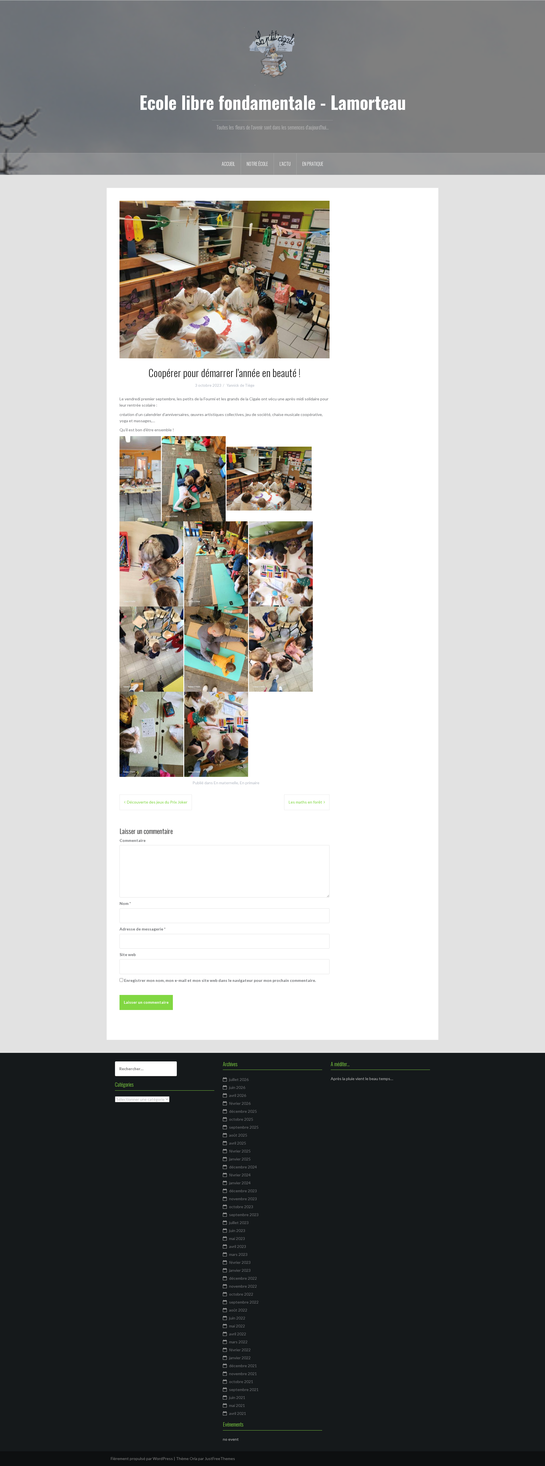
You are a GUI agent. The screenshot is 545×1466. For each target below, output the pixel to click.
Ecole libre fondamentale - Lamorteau (272, 102)
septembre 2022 (244, 1302)
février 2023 (240, 1262)
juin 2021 (237, 1397)
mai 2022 (237, 1325)
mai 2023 (237, 1238)
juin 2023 (237, 1230)
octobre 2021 (241, 1381)
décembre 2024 (243, 1166)
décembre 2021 (243, 1365)
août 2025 (238, 1135)
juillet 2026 (239, 1079)
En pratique (312, 163)
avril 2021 (237, 1413)
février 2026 (240, 1103)
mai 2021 (237, 1405)
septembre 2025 (244, 1127)
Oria (193, 1458)
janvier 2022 (240, 1357)
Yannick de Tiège (240, 385)
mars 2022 (238, 1341)
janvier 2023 (240, 1270)
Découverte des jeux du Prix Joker (157, 802)
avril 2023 (237, 1246)
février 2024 (240, 1174)
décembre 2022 (243, 1278)
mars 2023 (238, 1254)
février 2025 (240, 1151)
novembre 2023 (243, 1198)
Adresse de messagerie (142, 929)
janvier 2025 (240, 1159)
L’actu (285, 163)
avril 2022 (237, 1333)
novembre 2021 (243, 1373)
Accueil (228, 163)
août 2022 (238, 1310)
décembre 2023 (243, 1190)
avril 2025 (237, 1143)
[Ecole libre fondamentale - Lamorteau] (272, 55)
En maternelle (226, 782)
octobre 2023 (241, 1206)
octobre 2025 (241, 1119)
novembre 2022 (243, 1286)
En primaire (249, 782)
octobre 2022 (241, 1294)
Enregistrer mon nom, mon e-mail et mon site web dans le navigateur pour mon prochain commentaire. (220, 980)
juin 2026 (237, 1087)
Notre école (257, 163)
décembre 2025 (243, 1111)
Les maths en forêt (305, 802)
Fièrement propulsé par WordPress (142, 1458)
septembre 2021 (244, 1389)
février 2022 (240, 1349)
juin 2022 (237, 1318)
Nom (125, 903)
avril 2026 (237, 1095)
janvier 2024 (240, 1182)
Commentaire (133, 840)
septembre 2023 (244, 1214)
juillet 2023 (239, 1222)
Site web (128, 954)
